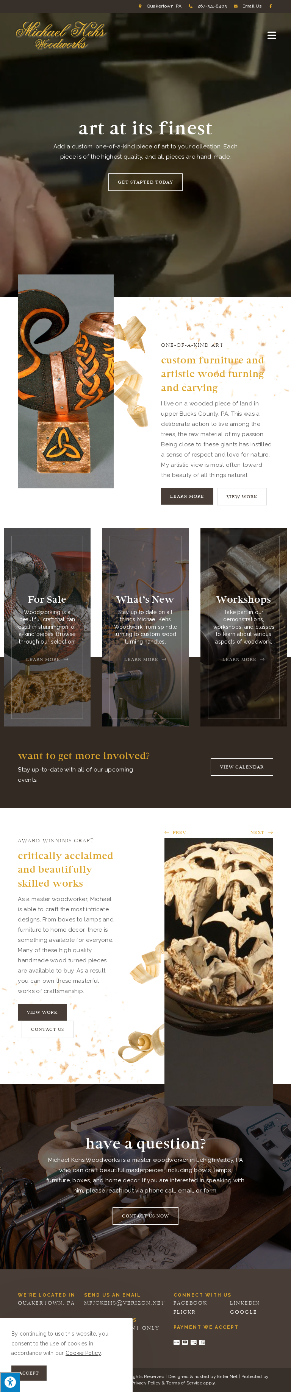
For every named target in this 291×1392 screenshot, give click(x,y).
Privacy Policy (146, 1383)
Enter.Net (227, 1376)
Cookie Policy (83, 1353)
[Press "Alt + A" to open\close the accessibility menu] (10, 1382)
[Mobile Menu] (272, 35)
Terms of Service (184, 1383)
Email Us (251, 6)
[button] (145, 182)
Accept (29, 1373)
